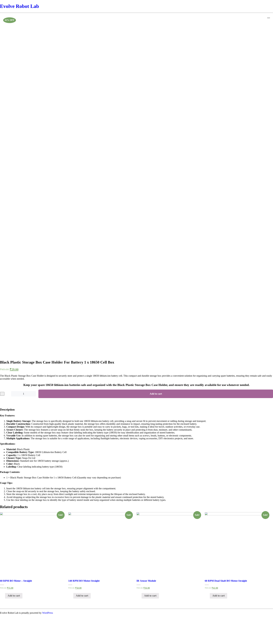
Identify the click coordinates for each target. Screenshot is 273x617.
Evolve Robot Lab (19, 6)
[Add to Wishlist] (2, 394)
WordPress (47, 612)
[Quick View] (3, 595)
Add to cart (156, 393)
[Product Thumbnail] (268, 17)
